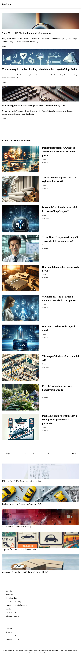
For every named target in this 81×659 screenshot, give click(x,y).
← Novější (6, 454)
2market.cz (6, 4)
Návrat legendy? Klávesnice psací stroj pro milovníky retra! (34, 105)
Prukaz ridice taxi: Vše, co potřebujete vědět (22, 504)
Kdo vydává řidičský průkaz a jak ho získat (21, 481)
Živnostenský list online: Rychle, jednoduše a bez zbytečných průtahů (39, 69)
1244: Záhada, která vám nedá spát (17, 526)
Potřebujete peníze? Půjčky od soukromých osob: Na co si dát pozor (58, 151)
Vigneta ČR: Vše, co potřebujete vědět (19, 549)
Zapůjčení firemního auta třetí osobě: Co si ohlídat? (25, 572)
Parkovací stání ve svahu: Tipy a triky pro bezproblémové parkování (59, 419)
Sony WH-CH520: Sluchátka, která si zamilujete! (28, 33)
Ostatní (4, 46)
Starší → (75, 454)
